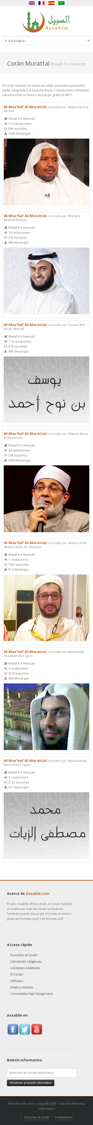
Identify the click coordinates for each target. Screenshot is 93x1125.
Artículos (16, 980)
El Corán (16, 974)
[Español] (52, 3)
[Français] (42, 3)
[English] (32, 3)
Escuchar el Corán (23, 955)
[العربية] (61, 3)
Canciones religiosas (26, 961)
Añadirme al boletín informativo (31, 1083)
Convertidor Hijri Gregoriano (31, 993)
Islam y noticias (21, 987)
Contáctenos (63, 1117)
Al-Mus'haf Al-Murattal (46, 108)
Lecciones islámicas (25, 968)
